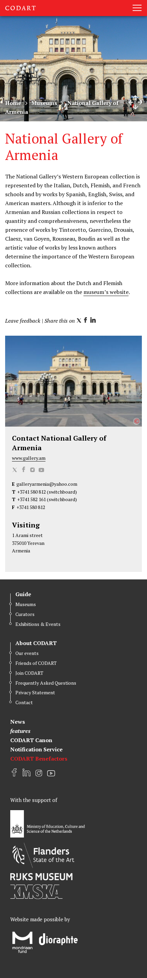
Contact (24, 702)
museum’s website (106, 292)
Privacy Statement (35, 692)
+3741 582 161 (31, 499)
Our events (27, 653)
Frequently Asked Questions (45, 683)
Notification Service (36, 749)
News (17, 721)
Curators (25, 614)
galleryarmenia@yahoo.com (46, 484)
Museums (44, 103)
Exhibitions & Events (38, 624)
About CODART (36, 643)
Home (13, 103)
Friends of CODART (36, 663)
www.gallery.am (28, 458)
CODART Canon (31, 740)
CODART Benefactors (38, 758)
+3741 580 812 (31, 491)
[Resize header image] (135, 102)
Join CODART (29, 673)
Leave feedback (22, 320)
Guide (23, 594)
